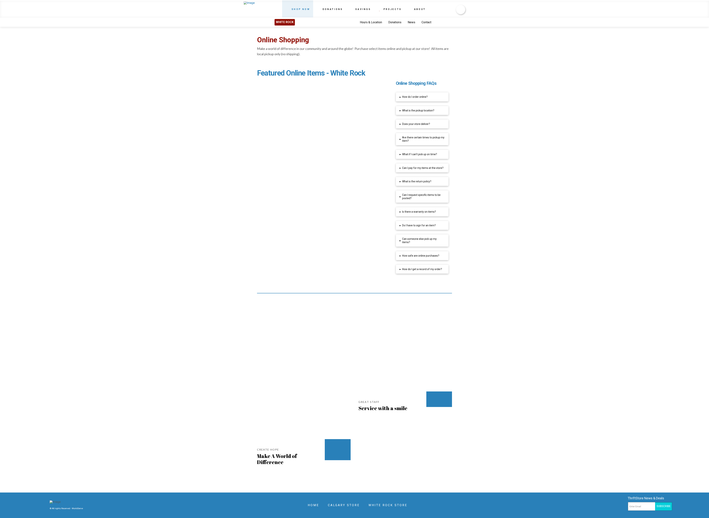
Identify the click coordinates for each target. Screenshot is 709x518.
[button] (422, 96)
